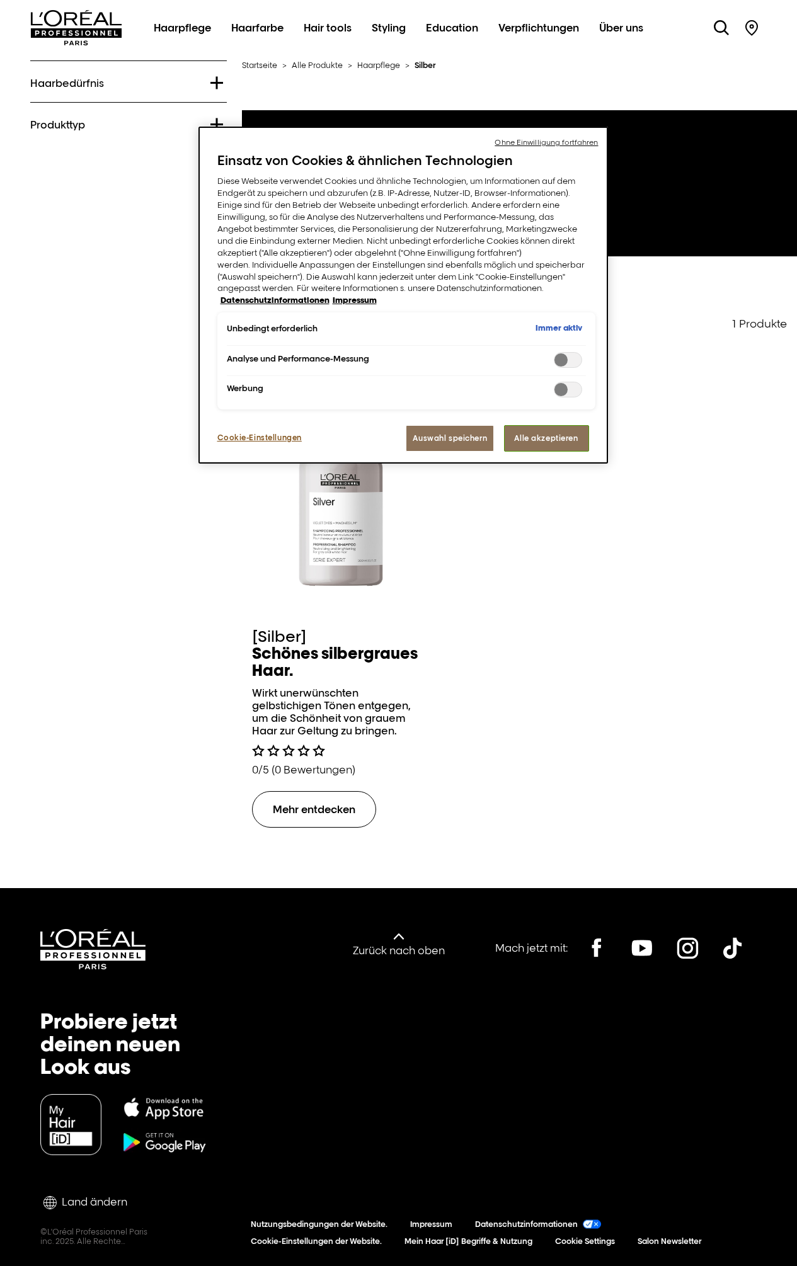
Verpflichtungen (538, 27)
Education (452, 27)
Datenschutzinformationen (526, 1224)
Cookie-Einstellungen (259, 437)
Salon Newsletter (669, 1241)
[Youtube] (642, 948)
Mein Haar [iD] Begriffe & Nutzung (468, 1241)
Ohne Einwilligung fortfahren (546, 142)
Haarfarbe (257, 27)
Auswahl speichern (450, 438)
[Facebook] (597, 948)
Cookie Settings (585, 1241)
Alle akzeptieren (546, 438)
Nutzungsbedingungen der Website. (319, 1224)
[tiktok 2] (733, 948)
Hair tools (328, 27)
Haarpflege (182, 27)
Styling (389, 27)
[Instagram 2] (687, 948)
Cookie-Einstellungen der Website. (316, 1241)
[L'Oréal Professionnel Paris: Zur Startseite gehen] (76, 41)
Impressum (431, 1224)
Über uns (621, 27)
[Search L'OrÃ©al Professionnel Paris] (721, 28)
